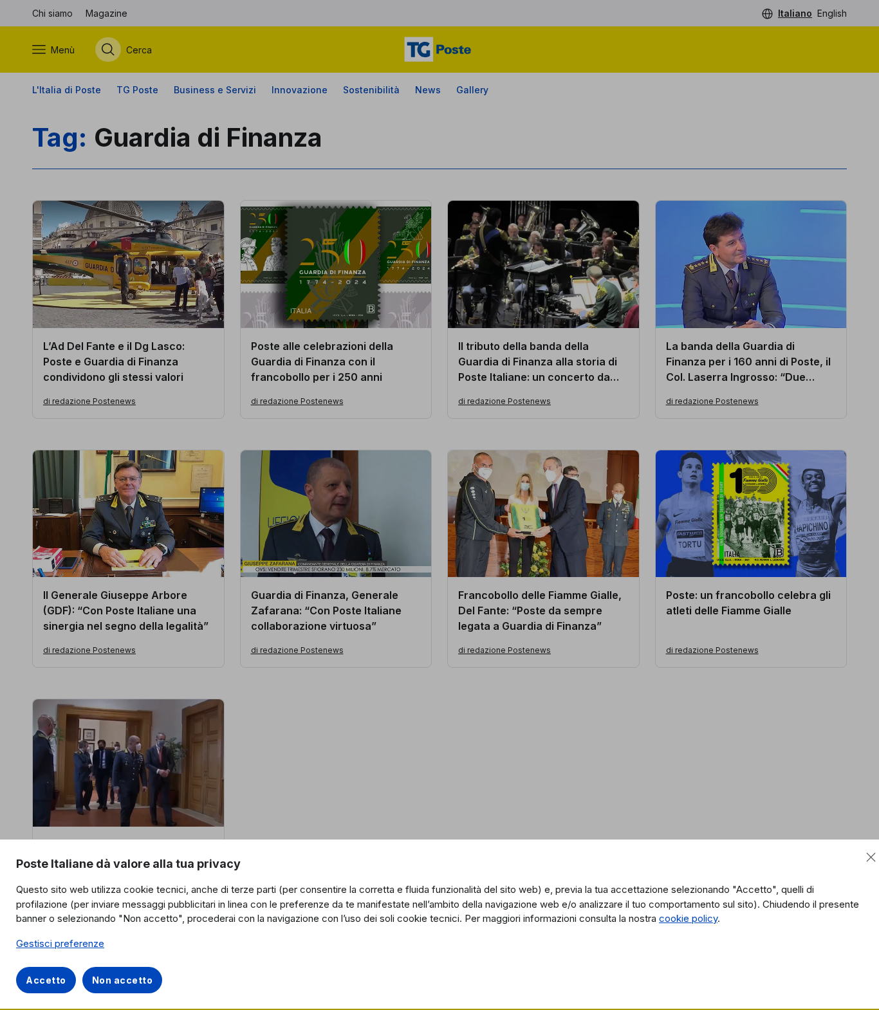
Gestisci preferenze (60, 943)
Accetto (46, 980)
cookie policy (688, 918)
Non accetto (122, 980)
